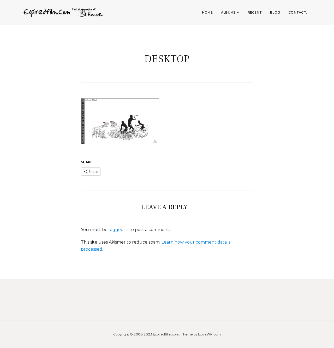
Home (207, 12)
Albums (228, 12)
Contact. (297, 12)
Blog (275, 12)
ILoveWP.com (209, 334)
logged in (118, 229)
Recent (255, 12)
